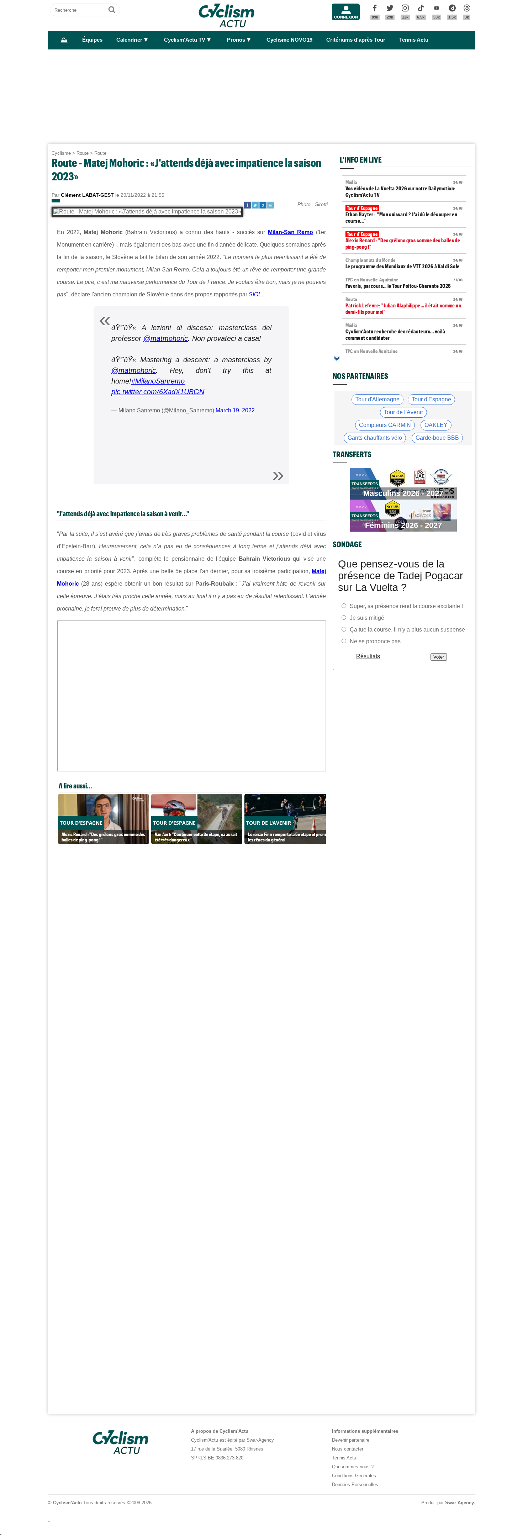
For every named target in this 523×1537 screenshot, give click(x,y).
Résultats (368, 656)
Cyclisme (61, 153)
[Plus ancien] (336, 358)
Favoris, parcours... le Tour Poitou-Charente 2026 (404, 283)
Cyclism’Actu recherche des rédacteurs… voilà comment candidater (404, 331)
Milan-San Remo (290, 232)
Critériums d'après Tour (355, 40)
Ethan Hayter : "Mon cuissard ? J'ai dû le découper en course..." (404, 214)
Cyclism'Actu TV (184, 40)
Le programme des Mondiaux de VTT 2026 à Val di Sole (404, 263)
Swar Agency (459, 1502)
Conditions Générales (354, 1475)
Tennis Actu (413, 40)
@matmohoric (165, 338)
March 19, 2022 (235, 410)
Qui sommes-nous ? (353, 1466)
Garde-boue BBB (437, 438)
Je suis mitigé (367, 618)
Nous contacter (347, 1449)
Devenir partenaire (350, 1440)
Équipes (92, 40)
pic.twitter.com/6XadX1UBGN (157, 392)
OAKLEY (436, 425)
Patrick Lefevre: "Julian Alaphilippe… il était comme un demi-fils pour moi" (404, 305)
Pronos (236, 40)
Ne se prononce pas (375, 641)
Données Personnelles (355, 1484)
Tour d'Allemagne (377, 399)
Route (82, 153)
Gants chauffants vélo (375, 438)
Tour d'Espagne (431, 399)
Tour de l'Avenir (403, 412)
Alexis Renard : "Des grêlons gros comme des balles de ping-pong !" (404, 240)
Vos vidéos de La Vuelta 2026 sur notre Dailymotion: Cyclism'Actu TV (404, 188)
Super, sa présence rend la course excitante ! (406, 606)
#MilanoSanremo (158, 381)
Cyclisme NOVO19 (289, 40)
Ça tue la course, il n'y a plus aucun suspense (407, 630)
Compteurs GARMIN (385, 425)
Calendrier (129, 40)
